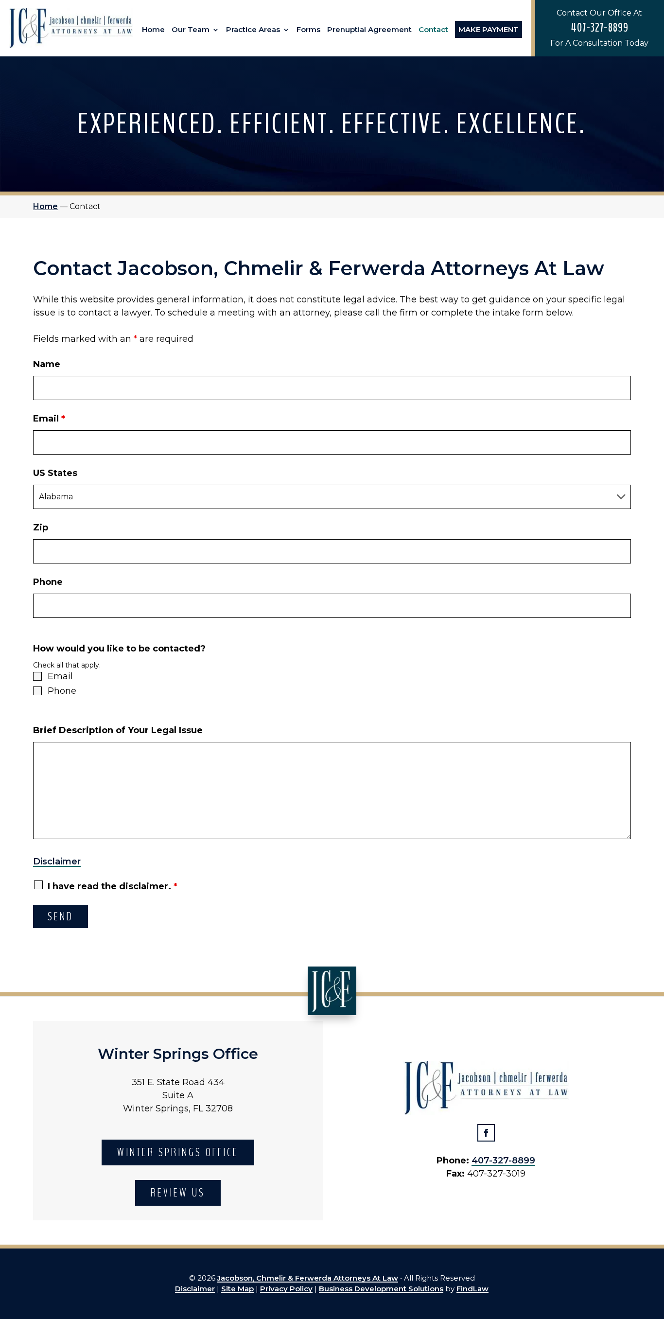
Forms (308, 30)
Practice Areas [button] (253, 30)
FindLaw (472, 1288)
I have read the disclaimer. (112, 886)
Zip (40, 527)
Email (49, 418)
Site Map (237, 1288)
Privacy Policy (286, 1288)
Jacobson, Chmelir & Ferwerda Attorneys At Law (307, 1278)
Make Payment (488, 29)
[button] (654, 1248)
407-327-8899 (600, 27)
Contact (433, 30)
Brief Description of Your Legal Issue (118, 730)
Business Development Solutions (381, 1288)
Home (153, 30)
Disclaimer (57, 861)
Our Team (191, 30)
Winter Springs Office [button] (178, 1152)
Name (46, 364)
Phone (48, 582)
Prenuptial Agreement (369, 30)
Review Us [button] (178, 1192)
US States (55, 473)
